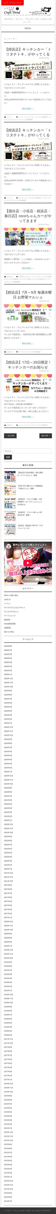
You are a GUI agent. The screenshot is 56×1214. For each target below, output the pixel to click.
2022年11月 (8, 828)
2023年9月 (8, 788)
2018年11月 (8, 998)
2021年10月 (8, 881)
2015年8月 (8, 1148)
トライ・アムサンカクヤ (12, 3)
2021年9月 (8, 885)
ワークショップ (9, 615)
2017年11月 (8, 1039)
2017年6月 (8, 1059)
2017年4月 (8, 1067)
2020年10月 (8, 930)
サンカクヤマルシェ (11, 611)
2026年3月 (8, 666)
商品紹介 (7, 619)
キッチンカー (30, 117)
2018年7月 (8, 1015)
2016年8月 (8, 1100)
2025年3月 (8, 715)
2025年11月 (8, 682)
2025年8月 (8, 695)
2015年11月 (8, 1136)
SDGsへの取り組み (11, 595)
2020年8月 (8, 938)
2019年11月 (8, 954)
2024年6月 (8, 751)
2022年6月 (8, 849)
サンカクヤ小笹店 (25, 279)
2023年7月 (8, 796)
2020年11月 (8, 925)
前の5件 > (45, 435)
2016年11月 (8, 1088)
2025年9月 (8, 691)
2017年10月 (8, 1043)
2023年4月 (8, 808)
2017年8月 (8, 1051)
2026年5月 (8, 658)
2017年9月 (8, 1047)
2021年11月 (8, 877)
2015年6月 (8, 1156)
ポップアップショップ (18, 119)
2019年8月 (8, 966)
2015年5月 (8, 1160)
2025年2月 (8, 719)
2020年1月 (8, 946)
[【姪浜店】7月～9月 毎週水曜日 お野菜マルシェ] (28, 313)
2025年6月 (8, 703)
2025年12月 (8, 678)
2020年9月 (8, 934)
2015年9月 (8, 1144)
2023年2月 (8, 816)
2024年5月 (8, 755)
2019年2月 (8, 986)
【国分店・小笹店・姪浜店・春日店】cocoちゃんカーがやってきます (28, 216)
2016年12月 (8, 1083)
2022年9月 (8, 836)
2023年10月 (8, 784)
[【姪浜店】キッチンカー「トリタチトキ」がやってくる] (28, 70)
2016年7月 (8, 1104)
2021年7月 (8, 893)
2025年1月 (8, 723)
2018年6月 (8, 1019)
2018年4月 (8, 1027)
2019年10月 (8, 958)
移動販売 (17, 282)
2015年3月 (8, 1169)
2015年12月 (8, 1132)
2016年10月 (8, 1092)
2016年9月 (8, 1096)
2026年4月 (8, 662)
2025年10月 (8, 686)
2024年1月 (8, 772)
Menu (28, 28)
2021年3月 (8, 909)
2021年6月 (8, 897)
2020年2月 (8, 942)
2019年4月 (8, 978)
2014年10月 (8, 1189)
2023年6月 (8, 800)
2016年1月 (8, 1128)
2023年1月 (8, 820)
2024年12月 (8, 727)
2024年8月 (8, 743)
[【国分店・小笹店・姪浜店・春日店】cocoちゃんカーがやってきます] (28, 237)
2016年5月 (8, 1112)
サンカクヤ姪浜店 (41, 117)
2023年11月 (8, 780)
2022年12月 (8, 824)
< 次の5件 (10, 435)
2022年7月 (8, 844)
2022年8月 (8, 840)
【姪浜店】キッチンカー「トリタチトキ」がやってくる (28, 51)
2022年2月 (8, 865)
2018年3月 (8, 1031)
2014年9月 (8, 1193)
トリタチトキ (45, 198)
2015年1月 (8, 1177)
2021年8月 (8, 889)
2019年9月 (8, 962)
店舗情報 (7, 628)
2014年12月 (8, 1181)
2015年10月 (8, 1140)
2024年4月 (8, 759)
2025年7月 (8, 699)
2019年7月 (8, 970)
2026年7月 (8, 650)
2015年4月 (8, 1164)
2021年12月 (8, 873)
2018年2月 (8, 1035)
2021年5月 (8, 901)
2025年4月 (8, 711)
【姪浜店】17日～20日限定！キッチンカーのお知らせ (28, 364)
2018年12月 (8, 994)
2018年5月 (8, 1023)
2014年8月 (8, 1197)
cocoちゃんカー (24, 276)
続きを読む (28, 108)
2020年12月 (8, 921)
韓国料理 (30, 119)
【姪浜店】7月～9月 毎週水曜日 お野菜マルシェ (28, 295)
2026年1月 (8, 674)
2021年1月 (8, 917)
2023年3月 (8, 812)
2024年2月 (8, 767)
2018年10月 (8, 1002)
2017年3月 (8, 1071)
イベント (10, 117)
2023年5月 (8, 804)
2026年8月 (8, 646)
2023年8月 (8, 792)
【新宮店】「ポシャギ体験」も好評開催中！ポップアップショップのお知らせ (29, 502)
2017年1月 (8, 1079)
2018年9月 (8, 1006)
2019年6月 (8, 974)
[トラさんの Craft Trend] (28, 10)
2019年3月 (8, 982)
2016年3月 (8, 1120)
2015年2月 (8, 1173)
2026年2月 (8, 670)
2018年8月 (8, 1011)
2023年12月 (8, 776)
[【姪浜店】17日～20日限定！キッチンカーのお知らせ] (28, 383)
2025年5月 (8, 707)
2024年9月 (8, 739)
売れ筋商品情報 (9, 624)
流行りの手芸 (9, 632)
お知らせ (10, 276)
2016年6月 (8, 1108)
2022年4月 (8, 857)
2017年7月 (8, 1055)
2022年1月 (8, 869)
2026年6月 (8, 654)
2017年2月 (8, 1075)
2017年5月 (8, 1063)
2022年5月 (8, 853)
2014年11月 (8, 1185)
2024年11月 (8, 731)
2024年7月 (8, 747)
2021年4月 (8, 905)
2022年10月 (8, 832)
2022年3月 (8, 861)
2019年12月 (8, 950)
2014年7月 (8, 1201)
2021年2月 (8, 913)
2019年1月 (8, 990)
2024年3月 (8, 763)
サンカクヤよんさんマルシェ (14, 607)
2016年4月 (8, 1116)
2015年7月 (8, 1152)
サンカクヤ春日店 (38, 279)
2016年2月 (8, 1124)
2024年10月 (8, 735)
